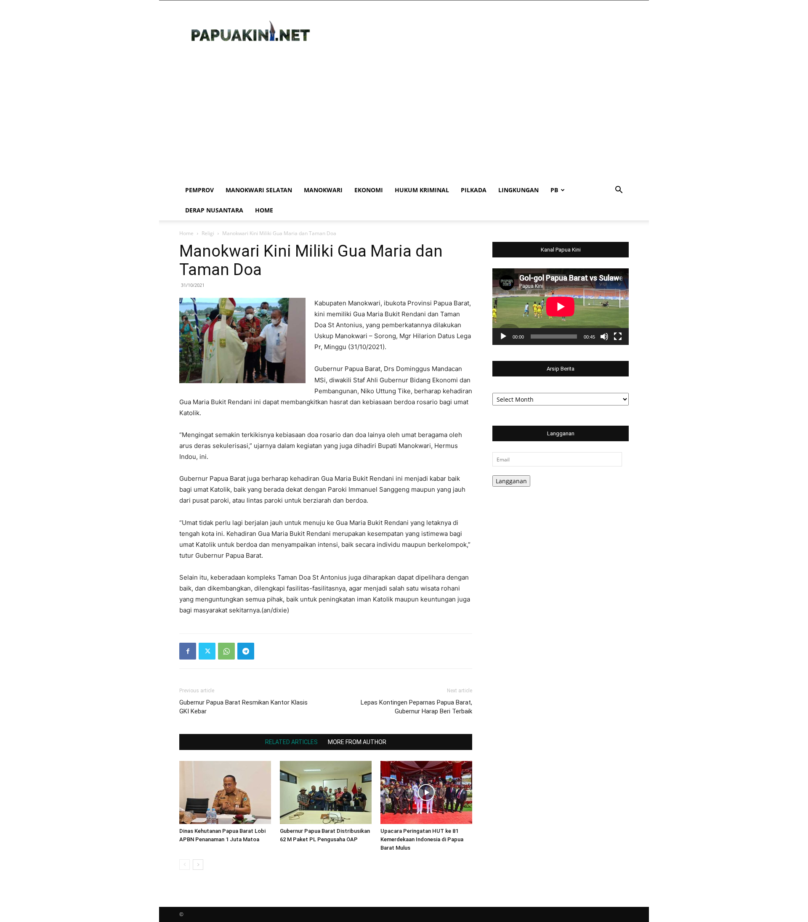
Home (264, 210)
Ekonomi (368, 190)
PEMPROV (199, 190)
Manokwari (323, 190)
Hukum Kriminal (422, 190)
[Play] (503, 336)
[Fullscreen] (618, 336)
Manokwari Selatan (259, 190)
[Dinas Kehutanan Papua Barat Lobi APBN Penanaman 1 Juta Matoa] (225, 792)
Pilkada (473, 190)
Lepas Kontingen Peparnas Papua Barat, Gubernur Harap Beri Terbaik (416, 707)
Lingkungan (518, 190)
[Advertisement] (404, 117)
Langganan (511, 481)
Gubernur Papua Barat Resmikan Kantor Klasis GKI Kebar (243, 707)
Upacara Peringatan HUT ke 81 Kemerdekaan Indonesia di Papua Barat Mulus (421, 839)
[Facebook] (187, 651)
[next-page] (198, 864)
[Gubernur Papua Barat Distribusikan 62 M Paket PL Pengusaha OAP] (326, 792)
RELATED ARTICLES (291, 742)
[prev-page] (184, 864)
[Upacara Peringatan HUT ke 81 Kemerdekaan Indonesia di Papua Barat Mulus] (426, 792)
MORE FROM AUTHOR (357, 742)
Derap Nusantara (214, 210)
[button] (619, 191)
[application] (560, 306)
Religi (208, 233)
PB (554, 190)
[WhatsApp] (226, 651)
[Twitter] (207, 651)
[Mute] (604, 336)
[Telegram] (245, 651)
